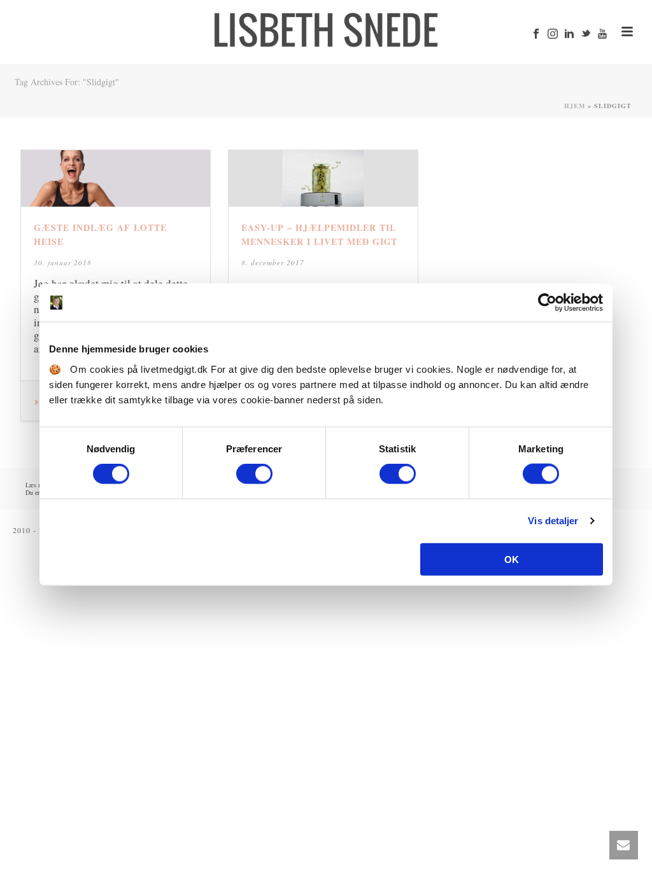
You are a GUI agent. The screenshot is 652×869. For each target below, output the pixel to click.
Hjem (574, 105)
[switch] (254, 474)
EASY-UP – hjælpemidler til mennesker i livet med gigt (319, 234)
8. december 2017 (272, 262)
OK (511, 558)
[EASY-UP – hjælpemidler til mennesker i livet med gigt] (323, 178)
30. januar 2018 (63, 262)
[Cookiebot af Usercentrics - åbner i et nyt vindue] (547, 302)
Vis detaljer (553, 520)
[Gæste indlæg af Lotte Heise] (115, 178)
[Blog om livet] (326, 28)
